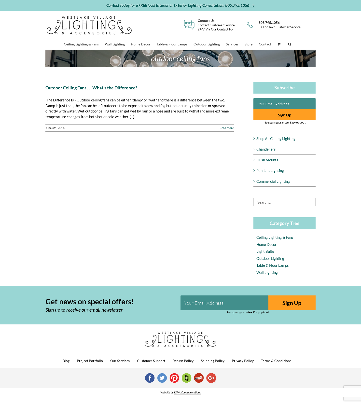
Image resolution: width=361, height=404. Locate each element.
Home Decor (266, 244)
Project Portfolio (90, 361)
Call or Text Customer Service (280, 24)
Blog (66, 361)
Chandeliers (266, 149)
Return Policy (183, 361)
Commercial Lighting (273, 181)
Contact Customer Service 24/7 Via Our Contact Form (217, 24)
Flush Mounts (267, 160)
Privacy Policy (243, 361)
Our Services (120, 361)
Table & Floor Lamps (272, 265)
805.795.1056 (237, 5)
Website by (180, 392)
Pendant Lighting (270, 170)
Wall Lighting (267, 272)
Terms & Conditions (276, 361)
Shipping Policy (212, 361)
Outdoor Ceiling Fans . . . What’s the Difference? (91, 87)
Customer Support (151, 361)
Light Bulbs (265, 251)
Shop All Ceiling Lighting (275, 138)
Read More (227, 128)
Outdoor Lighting (270, 258)
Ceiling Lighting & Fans (274, 237)
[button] (289, 43)
